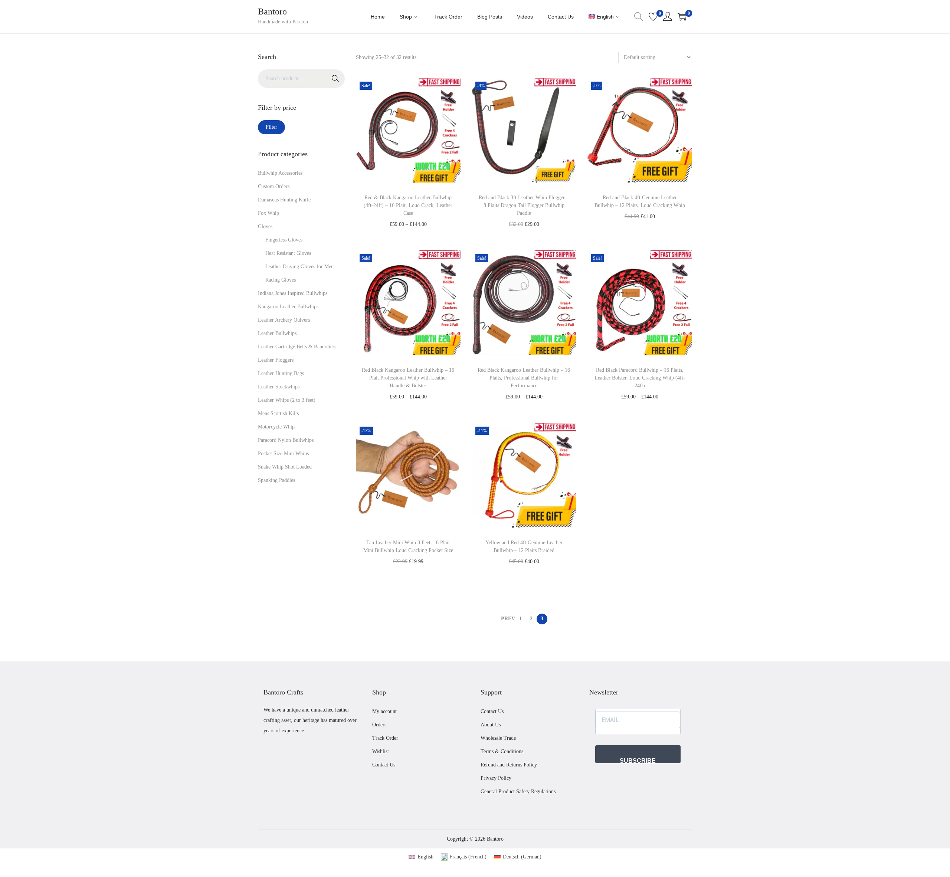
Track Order (385, 738)
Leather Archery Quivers (284, 320)
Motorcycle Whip (276, 427)
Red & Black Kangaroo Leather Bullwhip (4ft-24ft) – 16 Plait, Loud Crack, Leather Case (408, 205)
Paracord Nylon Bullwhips (286, 440)
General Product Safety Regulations (518, 791)
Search (335, 78)
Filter (271, 127)
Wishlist (380, 751)
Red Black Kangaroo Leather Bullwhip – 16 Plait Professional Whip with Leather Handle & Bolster (408, 377)
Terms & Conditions (502, 751)
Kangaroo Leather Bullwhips (288, 306)
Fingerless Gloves (283, 240)
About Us (491, 724)
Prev (508, 618)
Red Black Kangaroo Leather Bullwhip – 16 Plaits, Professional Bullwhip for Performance (524, 377)
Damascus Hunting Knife (284, 200)
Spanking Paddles (276, 480)
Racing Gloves (280, 280)
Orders (379, 724)
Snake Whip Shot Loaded (285, 467)
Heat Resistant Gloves (288, 253)
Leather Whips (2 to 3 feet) (286, 400)
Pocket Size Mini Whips (283, 453)
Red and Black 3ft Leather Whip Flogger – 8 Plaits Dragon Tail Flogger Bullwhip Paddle (524, 205)
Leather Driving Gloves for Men (299, 266)
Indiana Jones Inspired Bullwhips (292, 293)
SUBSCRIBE (638, 760)
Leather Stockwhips (278, 387)
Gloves (265, 226)
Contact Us (383, 765)
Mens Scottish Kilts (278, 413)
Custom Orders (273, 186)
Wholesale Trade (498, 738)
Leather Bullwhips (277, 333)
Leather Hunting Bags (281, 373)
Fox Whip (268, 213)
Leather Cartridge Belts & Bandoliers (297, 346)
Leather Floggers (276, 360)
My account (384, 711)
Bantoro (272, 11)
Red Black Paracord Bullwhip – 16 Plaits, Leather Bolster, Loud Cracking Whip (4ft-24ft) (639, 377)
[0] (653, 16)
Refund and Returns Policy (509, 765)
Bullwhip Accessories (280, 173)
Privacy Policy (496, 778)
